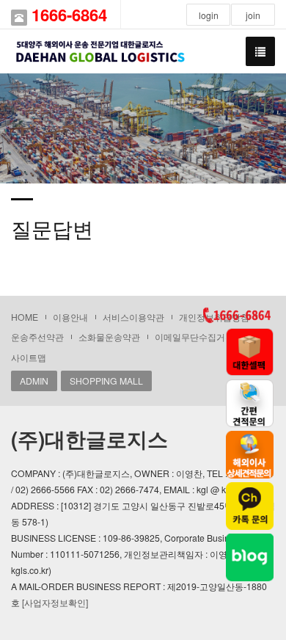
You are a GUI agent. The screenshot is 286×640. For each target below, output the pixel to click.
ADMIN (34, 380)
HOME (24, 316)
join (253, 15)
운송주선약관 (37, 336)
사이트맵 (28, 357)
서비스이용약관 (133, 316)
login (209, 15)
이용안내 (70, 316)
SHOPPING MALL (106, 380)
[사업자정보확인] (55, 602)
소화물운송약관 (109, 336)
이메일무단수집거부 (194, 336)
